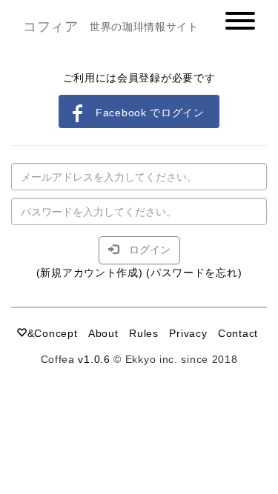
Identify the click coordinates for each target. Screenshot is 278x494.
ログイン (145, 250)
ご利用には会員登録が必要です (139, 78)
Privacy (188, 333)
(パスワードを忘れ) (194, 272)
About (103, 333)
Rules (144, 333)
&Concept (52, 333)
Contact (238, 333)
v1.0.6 (94, 359)
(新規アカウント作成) (89, 272)
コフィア (51, 26)
